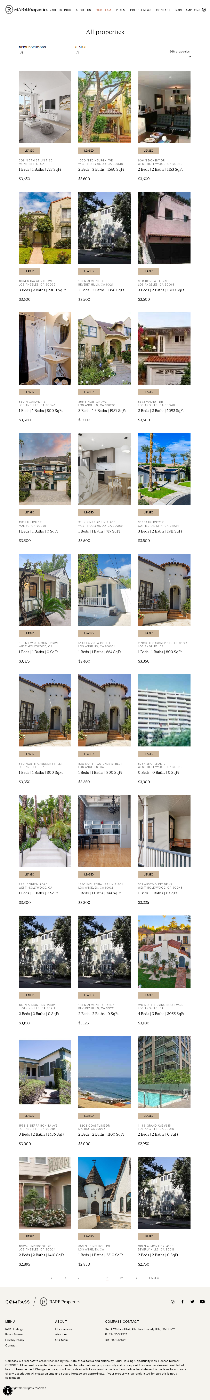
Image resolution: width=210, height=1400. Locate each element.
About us (83, 10)
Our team (103, 10)
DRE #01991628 (116, 1340)
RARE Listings (14, 1329)
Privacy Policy (14, 1340)
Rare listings (60, 10)
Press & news (140, 10)
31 (121, 1278)
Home (14, 10)
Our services (34, 10)
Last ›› (154, 1278)
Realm (121, 10)
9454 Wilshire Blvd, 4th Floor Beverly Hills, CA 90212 (140, 1329)
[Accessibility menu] (8, 1390)
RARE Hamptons (188, 10)
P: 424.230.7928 (116, 1334)
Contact (163, 10)
